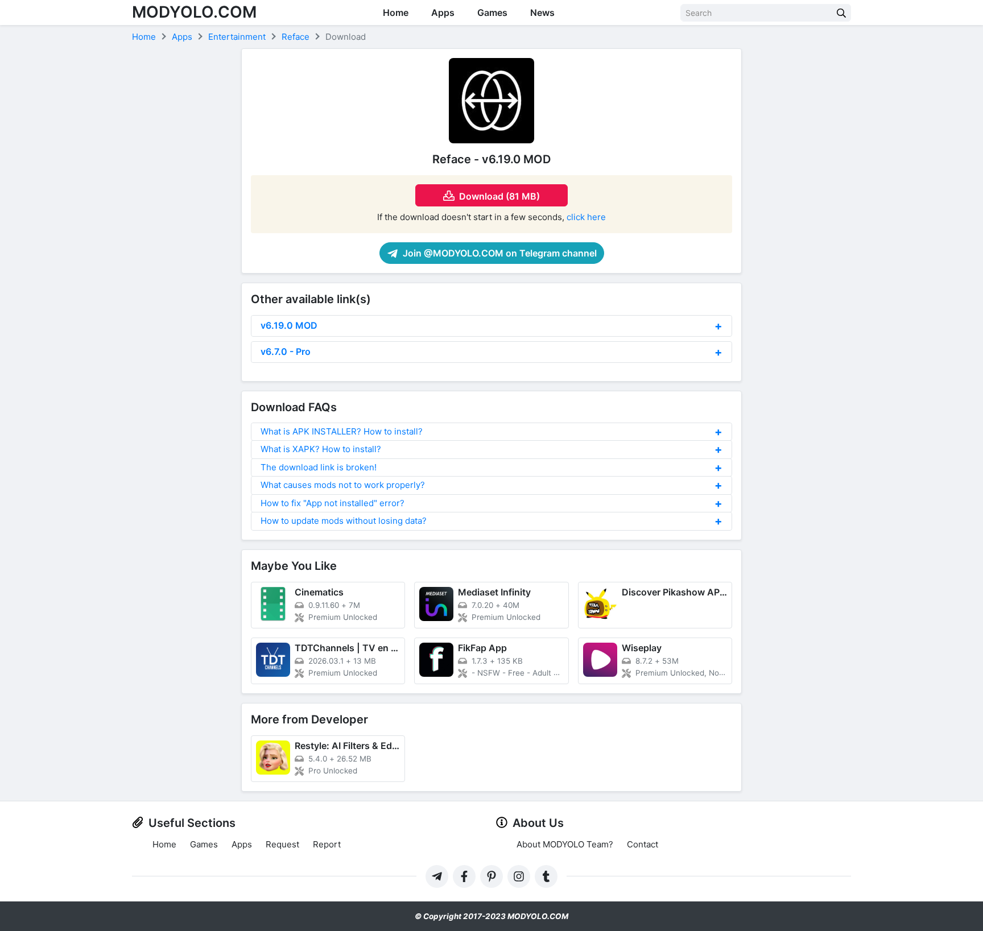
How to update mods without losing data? (344, 520)
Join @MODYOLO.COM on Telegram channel (498, 253)
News (542, 12)
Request (282, 844)
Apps (443, 12)
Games (492, 12)
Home (395, 12)
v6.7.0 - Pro (286, 351)
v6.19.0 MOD (289, 325)
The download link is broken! (319, 467)
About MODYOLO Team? (565, 844)
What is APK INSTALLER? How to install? (342, 431)
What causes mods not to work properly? (343, 484)
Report (327, 844)
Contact (642, 844)
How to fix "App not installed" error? (332, 503)
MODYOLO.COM (194, 12)
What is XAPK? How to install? (321, 449)
